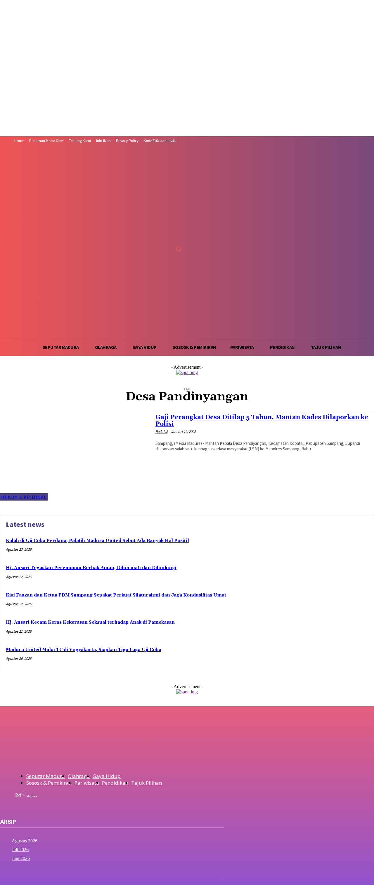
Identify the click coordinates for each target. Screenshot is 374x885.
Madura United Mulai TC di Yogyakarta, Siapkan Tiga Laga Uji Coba (83, 650)
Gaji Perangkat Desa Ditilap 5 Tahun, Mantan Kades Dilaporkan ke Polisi (261, 421)
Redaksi (161, 431)
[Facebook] (147, 236)
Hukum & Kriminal (23, 497)
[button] (179, 249)
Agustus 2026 (24, 840)
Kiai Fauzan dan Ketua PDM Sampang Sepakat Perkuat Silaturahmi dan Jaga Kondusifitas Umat (116, 595)
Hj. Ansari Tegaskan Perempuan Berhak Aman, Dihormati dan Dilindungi (91, 568)
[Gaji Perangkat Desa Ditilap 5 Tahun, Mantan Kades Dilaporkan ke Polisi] (75, 456)
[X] (169, 236)
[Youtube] (180, 236)
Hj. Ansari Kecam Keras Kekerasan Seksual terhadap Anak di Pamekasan (90, 622)
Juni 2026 (21, 858)
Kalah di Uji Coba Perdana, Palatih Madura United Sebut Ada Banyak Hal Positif (97, 540)
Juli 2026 (20, 849)
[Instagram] (158, 236)
